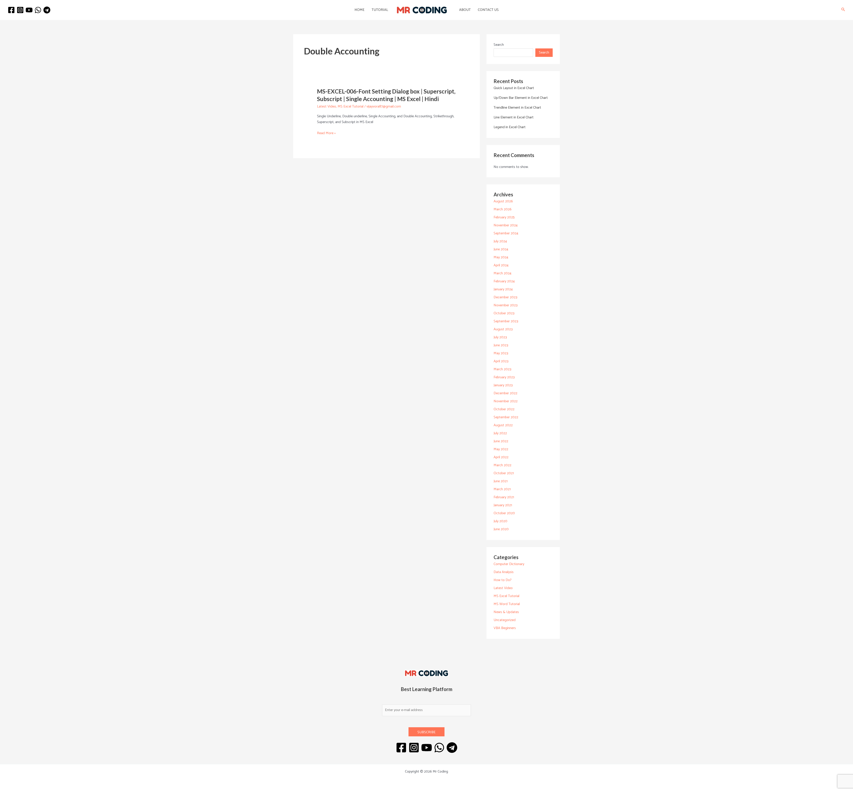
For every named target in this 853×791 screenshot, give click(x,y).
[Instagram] (20, 10)
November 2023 (506, 305)
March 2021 (502, 489)
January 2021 (503, 505)
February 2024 (504, 281)
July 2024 (500, 241)
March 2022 (502, 465)
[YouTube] (29, 10)
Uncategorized (505, 620)
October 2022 (504, 409)
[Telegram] (46, 10)
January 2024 (503, 289)
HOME (360, 10)
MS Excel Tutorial (350, 107)
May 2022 (501, 449)
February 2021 (504, 497)
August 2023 (503, 329)
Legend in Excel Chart (510, 127)
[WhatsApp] (38, 10)
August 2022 (503, 425)
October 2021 (504, 473)
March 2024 (502, 273)
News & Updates (506, 612)
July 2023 (500, 337)
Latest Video (326, 107)
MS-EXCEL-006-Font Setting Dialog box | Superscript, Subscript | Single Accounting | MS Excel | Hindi (386, 95)
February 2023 (504, 377)
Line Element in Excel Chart (514, 117)
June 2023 (501, 345)
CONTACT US (488, 10)
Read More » (326, 133)
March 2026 (503, 209)
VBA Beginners (505, 628)
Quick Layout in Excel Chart (514, 88)
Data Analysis (504, 572)
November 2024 (506, 225)
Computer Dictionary (509, 564)
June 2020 (501, 529)
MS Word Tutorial (507, 604)
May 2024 (501, 257)
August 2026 (503, 201)
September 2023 (506, 321)
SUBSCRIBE (426, 732)
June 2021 (501, 481)
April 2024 (501, 265)
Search (499, 45)
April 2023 (501, 361)
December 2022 (505, 393)
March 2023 (502, 369)
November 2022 (506, 401)
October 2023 (504, 313)
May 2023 (501, 353)
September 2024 (506, 233)
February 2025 (504, 217)
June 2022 (501, 441)
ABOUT (465, 10)
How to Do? (503, 580)
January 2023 (503, 385)
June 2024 (501, 249)
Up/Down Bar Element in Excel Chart (521, 98)
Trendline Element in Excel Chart (517, 108)
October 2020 (504, 513)
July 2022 (500, 433)
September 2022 (506, 417)
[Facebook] (11, 10)
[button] (843, 10)
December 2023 (505, 297)
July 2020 (500, 521)
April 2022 (501, 457)
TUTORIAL (380, 10)
